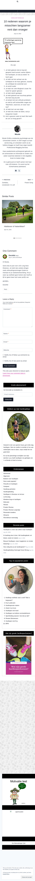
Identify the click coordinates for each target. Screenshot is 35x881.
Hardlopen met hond (12, 610)
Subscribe (8, 399)
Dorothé (12, 255)
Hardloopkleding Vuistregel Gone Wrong (16, 550)
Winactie (6, 515)
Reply (5, 289)
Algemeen (6, 476)
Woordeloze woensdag (10, 517)
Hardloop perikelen (17, 18)
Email (5, 342)
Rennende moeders (9, 512)
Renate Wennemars (12, 618)
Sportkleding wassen (12, 616)
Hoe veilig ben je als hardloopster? (14, 547)
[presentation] (17, 211)
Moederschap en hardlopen (12, 499)
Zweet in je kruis (11, 608)
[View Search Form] (17, 1)
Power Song (29, 181)
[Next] (30, 218)
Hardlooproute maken (12, 605)
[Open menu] (17, 11)
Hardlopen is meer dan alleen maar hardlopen (17, 529)
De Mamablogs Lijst (18, 843)
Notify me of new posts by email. (16, 361)
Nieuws (5, 504)
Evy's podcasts (10, 603)
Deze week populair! (9, 481)
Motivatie (6, 502)
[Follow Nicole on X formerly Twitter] (19, 170)
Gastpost (6, 486)
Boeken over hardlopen (10, 479)
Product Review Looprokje (11, 510)
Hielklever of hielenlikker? (14, 226)
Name (6, 333)
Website (6, 350)
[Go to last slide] (4, 218)
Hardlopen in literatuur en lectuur (13, 494)
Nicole (17, 134)
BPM (7, 623)
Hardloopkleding (8, 492)
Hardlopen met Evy (12, 621)
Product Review (8, 507)
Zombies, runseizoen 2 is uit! (8, 182)
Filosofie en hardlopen (10, 484)
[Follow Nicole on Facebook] (15, 170)
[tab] (14, 238)
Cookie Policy (6, 874)
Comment (7, 309)
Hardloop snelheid (11, 597)
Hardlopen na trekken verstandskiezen (18, 613)
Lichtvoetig (6, 497)
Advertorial (6, 473)
